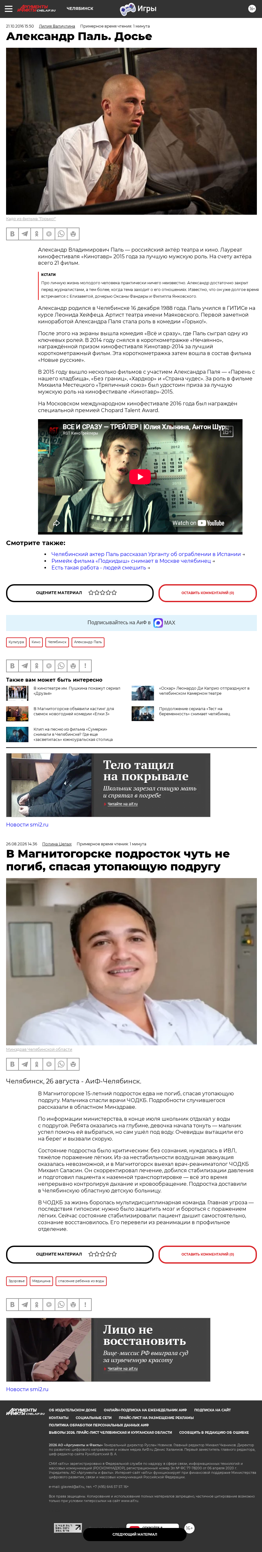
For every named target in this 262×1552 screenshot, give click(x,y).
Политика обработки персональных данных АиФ (99, 1425)
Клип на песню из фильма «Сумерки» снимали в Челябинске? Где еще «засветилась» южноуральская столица (73, 734)
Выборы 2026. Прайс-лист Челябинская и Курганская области (110, 1433)
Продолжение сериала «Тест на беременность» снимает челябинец (194, 711)
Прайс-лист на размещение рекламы (156, 1418)
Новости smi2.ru (27, 825)
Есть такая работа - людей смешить (98, 568)
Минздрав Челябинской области (39, 1049)
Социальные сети (94, 1418)
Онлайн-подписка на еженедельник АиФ (145, 1410)
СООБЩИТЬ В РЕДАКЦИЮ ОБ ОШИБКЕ (214, 1433)
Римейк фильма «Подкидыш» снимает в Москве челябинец (131, 561)
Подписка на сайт (212, 1410)
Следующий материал (134, 1534)
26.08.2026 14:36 (21, 844)
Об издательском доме (72, 1410)
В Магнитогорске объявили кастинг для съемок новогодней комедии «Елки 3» (74, 711)
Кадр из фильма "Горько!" (31, 218)
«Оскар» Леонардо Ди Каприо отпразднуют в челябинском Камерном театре (204, 691)
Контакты (58, 1418)
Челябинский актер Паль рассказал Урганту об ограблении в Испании (146, 554)
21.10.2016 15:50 (20, 26)
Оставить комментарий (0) (207, 593)
